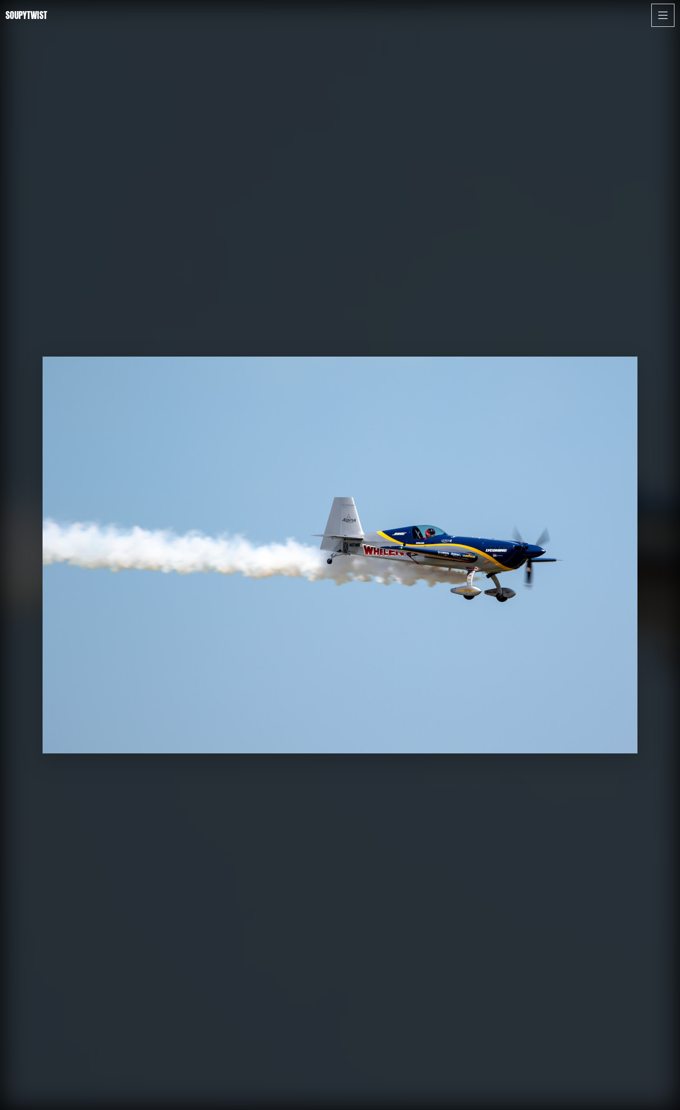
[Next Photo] (661, 1090)
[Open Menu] (662, 15)
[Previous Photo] (19, 1090)
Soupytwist (26, 15)
